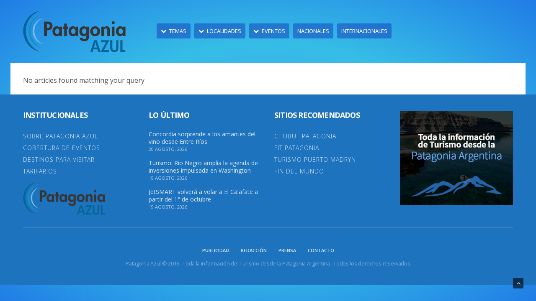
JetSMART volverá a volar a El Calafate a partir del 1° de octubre (203, 195)
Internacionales (364, 31)
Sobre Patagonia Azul (60, 136)
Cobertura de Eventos (61, 148)
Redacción (254, 250)
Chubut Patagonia (305, 136)
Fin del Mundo (299, 171)
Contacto (321, 250)
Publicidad (215, 250)
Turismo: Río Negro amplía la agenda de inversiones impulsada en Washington (203, 166)
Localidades (224, 31)
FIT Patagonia (296, 148)
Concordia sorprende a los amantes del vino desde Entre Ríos (202, 137)
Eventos (273, 31)
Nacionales (313, 31)
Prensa (287, 250)
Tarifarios (40, 171)
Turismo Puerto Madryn (315, 159)
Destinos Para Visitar (59, 159)
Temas (177, 31)
